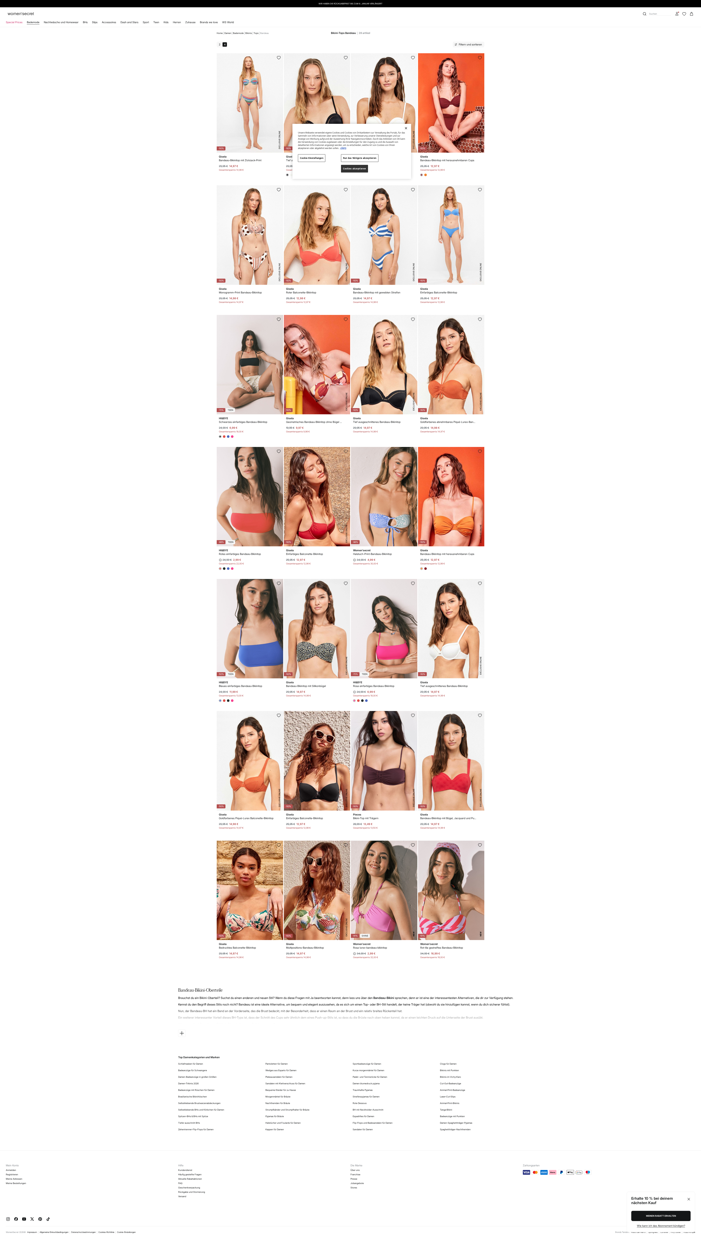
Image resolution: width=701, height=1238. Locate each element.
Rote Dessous (360, 1103)
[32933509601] (480, 583)
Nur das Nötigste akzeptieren (359, 158)
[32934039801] (413, 189)
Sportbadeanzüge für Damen (367, 1063)
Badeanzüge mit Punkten (452, 1116)
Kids (166, 22)
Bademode (33, 22)
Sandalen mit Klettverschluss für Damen (285, 1083)
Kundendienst (185, 1170)
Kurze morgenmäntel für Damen (368, 1070)
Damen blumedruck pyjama (366, 1083)
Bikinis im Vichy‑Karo (450, 1077)
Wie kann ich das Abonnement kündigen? (661, 1225)
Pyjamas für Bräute (274, 1116)
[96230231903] (279, 583)
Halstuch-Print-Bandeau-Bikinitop (372, 553)
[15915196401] (279, 715)
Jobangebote (357, 1183)
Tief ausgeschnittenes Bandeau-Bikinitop (377, 421)
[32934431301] (480, 189)
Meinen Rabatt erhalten (661, 1215)
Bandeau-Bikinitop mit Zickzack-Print (240, 160)
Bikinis (248, 33)
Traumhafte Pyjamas (363, 1090)
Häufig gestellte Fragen (190, 1174)
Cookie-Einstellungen (126, 1232)
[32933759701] (279, 845)
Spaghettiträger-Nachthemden (455, 1129)
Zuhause (190, 22)
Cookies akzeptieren (354, 168)
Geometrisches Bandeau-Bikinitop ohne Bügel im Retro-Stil (314, 421)
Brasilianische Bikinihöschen (192, 1096)
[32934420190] (346, 715)
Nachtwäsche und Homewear (61, 22)
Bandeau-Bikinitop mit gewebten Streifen (376, 292)
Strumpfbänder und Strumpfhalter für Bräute (287, 1109)
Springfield (653, 1232)
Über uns (355, 1170)
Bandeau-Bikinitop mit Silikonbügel (306, 685)
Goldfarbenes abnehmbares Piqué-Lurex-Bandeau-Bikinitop (448, 421)
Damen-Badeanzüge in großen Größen (197, 1077)
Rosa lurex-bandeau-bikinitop (370, 947)
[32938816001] (413, 715)
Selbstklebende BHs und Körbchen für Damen (201, 1109)
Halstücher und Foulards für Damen (283, 1122)
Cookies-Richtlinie (106, 1232)
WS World (228, 22)
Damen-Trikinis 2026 (188, 1083)
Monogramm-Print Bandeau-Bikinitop (240, 292)
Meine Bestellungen (16, 1183)
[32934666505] (480, 451)
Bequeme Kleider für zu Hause (280, 1090)
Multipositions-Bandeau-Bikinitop (305, 947)
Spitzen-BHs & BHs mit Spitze (193, 1116)
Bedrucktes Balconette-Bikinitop (237, 947)
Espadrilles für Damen (363, 1116)
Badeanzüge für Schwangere (192, 1070)
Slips (94, 22)
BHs (85, 22)
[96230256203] (279, 451)
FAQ (180, 1183)
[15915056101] (346, 189)
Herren (177, 22)
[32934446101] (346, 451)
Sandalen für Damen (363, 1129)
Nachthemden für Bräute (277, 1103)
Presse (353, 1178)
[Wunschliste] (684, 13)
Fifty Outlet (676, 1232)
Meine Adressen (14, 1178)
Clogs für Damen (448, 1063)
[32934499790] (279, 57)
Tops (256, 33)
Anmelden (11, 1170)
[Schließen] (406, 128)
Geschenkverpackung (189, 1187)
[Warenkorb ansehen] (691, 14)
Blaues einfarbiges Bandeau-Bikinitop (240, 685)
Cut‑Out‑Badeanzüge (450, 1083)
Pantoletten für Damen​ (276, 1063)
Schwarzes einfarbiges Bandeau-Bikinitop (243, 421)
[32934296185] (480, 715)
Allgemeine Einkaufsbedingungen (54, 1232)
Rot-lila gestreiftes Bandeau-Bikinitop (441, 947)
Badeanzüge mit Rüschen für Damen (196, 1090)
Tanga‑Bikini (446, 1109)
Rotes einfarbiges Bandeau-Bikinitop (240, 553)
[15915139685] (413, 57)
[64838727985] (480, 845)
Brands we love (209, 22)
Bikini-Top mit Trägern (365, 818)
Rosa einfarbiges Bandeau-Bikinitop (373, 685)
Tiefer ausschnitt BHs (189, 1122)
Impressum (32, 1232)
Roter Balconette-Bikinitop (301, 292)
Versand (182, 1196)
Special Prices (14, 22)
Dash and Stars (129, 22)
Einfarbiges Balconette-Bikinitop (438, 292)
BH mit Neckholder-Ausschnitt (368, 1109)
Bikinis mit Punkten (449, 1070)
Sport (146, 22)
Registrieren (12, 1174)
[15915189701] (279, 189)
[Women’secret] (21, 14)
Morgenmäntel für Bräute (277, 1096)
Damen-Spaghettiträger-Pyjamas (456, 1122)
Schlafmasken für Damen (190, 1063)
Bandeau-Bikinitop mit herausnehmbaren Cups (447, 160)
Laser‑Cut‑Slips (447, 1096)
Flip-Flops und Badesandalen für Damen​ (372, 1122)
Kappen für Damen (274, 1129)
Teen (156, 22)
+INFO (343, 148)
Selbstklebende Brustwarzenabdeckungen (199, 1103)
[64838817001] (413, 845)
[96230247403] (413, 583)
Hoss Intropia (689, 1232)
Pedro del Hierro (638, 1232)
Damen (227, 33)
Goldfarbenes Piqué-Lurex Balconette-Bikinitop (246, 818)
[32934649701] (346, 319)
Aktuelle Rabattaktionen (190, 1178)
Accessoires (109, 22)
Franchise (355, 1174)
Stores (353, 1187)
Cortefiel (664, 1232)
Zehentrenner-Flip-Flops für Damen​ (196, 1129)
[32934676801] (480, 57)
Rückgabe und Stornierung (191, 1192)
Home (220, 33)
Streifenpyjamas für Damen (366, 1096)
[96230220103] (279, 319)
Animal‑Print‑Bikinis (449, 1103)
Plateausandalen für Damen (278, 1077)
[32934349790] (346, 845)
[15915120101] (346, 57)
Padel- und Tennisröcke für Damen (370, 1077)
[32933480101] (413, 319)
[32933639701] (346, 583)
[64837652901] (413, 451)
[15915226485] (480, 319)
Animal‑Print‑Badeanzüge (452, 1090)
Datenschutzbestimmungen (83, 1232)
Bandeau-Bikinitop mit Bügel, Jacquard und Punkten (448, 818)
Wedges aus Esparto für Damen (280, 1070)
